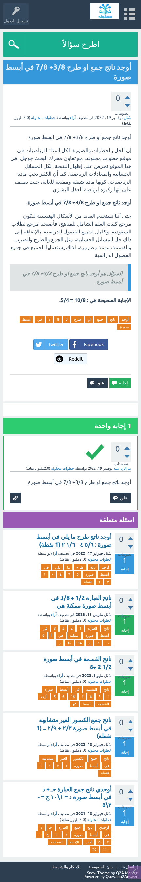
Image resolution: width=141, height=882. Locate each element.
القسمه (103, 704)
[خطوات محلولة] (104, 11)
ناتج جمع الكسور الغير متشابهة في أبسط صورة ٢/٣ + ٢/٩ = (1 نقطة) (73, 727)
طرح (77, 319)
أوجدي (104, 827)
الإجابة (74, 842)
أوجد (125, 319)
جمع (100, 319)
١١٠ (106, 849)
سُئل (127, 117)
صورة (124, 327)
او (89, 319)
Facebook (94, 344)
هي (60, 635)
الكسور (78, 758)
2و (74, 704)
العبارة (92, 628)
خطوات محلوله (99, 559)
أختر (89, 842)
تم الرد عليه (122, 468)
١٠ (57, 835)
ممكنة (74, 635)
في (39, 319)
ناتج (112, 319)
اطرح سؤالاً (81, 44)
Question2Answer (122, 876)
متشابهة (48, 758)
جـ (50, 827)
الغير (63, 758)
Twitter (56, 344)
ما (68, 567)
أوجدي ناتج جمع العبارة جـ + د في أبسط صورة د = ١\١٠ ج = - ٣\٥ (74, 797)
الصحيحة (56, 842)
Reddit (76, 358)
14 (80, 643)
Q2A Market (127, 873)
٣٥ (94, 849)
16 (69, 643)
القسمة (91, 689)
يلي (57, 567)
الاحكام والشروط (66, 867)
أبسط (26, 319)
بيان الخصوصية (101, 867)
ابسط (87, 704)
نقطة (88, 582)
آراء (73, 117)
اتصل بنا (127, 867)
